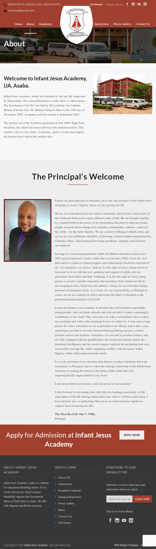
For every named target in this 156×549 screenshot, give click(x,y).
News (61, 509)
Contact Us (143, 24)
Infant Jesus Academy (36, 545)
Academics (45, 24)
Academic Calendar (69, 490)
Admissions (102, 24)
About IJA (64, 477)
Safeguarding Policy (70, 496)
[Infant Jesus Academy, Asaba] (76, 25)
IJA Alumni (96, 4)
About (30, 24)
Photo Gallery (122, 24)
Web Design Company (126, 545)
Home (18, 24)
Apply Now (132, 435)
